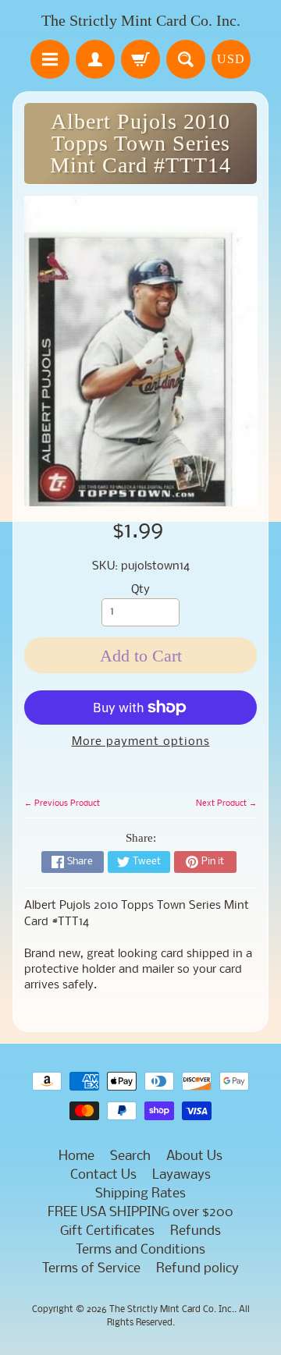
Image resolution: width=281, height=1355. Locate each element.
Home (76, 1156)
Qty (140, 590)
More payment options (141, 742)
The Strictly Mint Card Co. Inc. (140, 20)
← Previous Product (62, 803)
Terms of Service (91, 1268)
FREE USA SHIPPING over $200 (140, 1212)
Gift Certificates (107, 1231)
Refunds (195, 1231)
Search (130, 1156)
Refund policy (197, 1268)
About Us (194, 1156)
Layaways (181, 1175)
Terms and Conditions (140, 1250)
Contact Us (103, 1175)
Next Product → (226, 803)
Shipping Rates (140, 1194)
